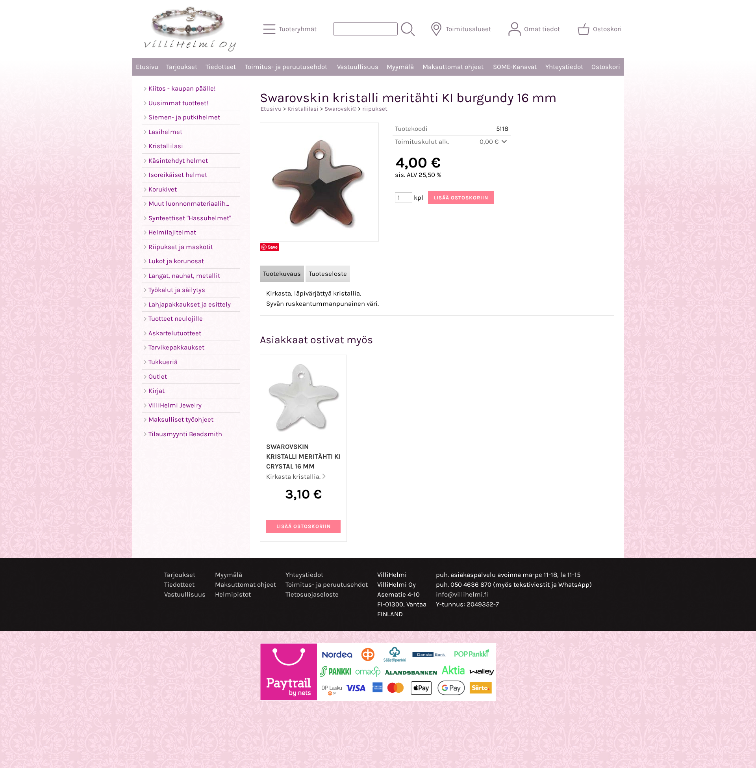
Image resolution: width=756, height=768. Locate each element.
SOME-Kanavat (515, 67)
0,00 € (490, 141)
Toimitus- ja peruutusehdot (286, 67)
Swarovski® (340, 108)
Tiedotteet (221, 67)
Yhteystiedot (564, 67)
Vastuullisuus (357, 67)
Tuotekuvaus (282, 273)
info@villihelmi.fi (462, 594)
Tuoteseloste (328, 273)
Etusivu (147, 67)
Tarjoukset (181, 67)
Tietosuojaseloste (312, 594)
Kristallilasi (303, 108)
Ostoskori (605, 67)
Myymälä (400, 67)
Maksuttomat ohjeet (453, 67)
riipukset (374, 108)
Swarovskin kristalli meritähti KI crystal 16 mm (303, 456)
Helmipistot (233, 594)
